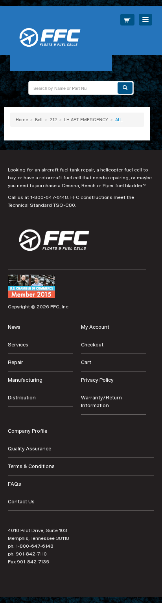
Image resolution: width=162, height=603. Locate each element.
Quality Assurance (29, 449)
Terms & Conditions (31, 466)
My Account (95, 327)
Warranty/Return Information (101, 401)
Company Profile (27, 431)
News (14, 327)
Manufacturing (25, 380)
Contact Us (21, 502)
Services (18, 345)
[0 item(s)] (127, 20)
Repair (15, 362)
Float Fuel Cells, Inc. (61, 38)
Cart (86, 362)
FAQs (14, 484)
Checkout (92, 345)
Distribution (22, 398)
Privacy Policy (97, 380)
